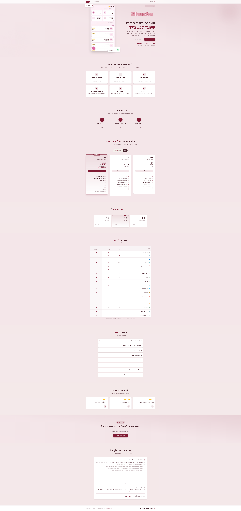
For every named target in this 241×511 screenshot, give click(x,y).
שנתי (118, 150)
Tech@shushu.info (101, 508)
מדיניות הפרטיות (129, 496)
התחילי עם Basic (120, 170)
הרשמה (88, 1)
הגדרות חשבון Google (132, 491)
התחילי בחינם (150, 39)
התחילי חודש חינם (97, 170)
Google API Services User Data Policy (124, 495)
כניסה (92, 1)
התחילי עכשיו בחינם (121, 435)
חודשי (125, 150)
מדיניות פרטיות (96, 1)
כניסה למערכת (138, 39)
